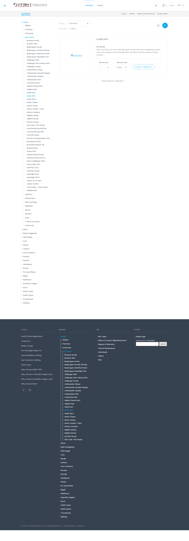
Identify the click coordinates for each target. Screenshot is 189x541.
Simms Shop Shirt (33, 164)
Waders (28, 25)
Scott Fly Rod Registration (31, 336)
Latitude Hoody (33, 135)
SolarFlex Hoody (33, 171)
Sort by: (62, 23)
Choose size (103, 62)
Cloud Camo (26, 365)
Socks (27, 218)
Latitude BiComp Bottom (37, 128)
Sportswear (29, 37)
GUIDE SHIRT (162, 14)
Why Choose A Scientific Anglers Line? (37, 374)
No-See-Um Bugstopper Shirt (38, 138)
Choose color (122, 62)
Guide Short (31, 99)
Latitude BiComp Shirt (35, 132)
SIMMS (25, 14)
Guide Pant (31, 93)
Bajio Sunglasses (30, 233)
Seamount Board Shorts (36, 158)
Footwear (29, 29)
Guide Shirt (102, 39)
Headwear (29, 206)
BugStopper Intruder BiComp (38, 50)
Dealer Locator (27, 346)
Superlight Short (33, 177)
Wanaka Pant (32, 190)
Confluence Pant (33, 83)
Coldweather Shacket (35, 76)
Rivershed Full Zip (34, 141)
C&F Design (27, 237)
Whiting (26, 303)
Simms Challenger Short (36, 161)
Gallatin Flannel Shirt (35, 86)
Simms (25, 22)
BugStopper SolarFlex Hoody (38, 53)
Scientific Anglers (30, 283)
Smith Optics (28, 295)
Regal (25, 276)
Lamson (26, 249)
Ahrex (25, 229)
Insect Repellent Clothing (31, 355)
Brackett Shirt (32, 44)
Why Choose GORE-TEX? (31, 369)
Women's (28, 214)
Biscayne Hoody (33, 40)
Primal (25, 268)
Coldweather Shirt (34, 80)
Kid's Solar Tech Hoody (36, 125)
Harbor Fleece (32, 102)
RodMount (27, 280)
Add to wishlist (144, 67)
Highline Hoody (32, 119)
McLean (26, 256)
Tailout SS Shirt (33, 184)
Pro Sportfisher (29, 272)
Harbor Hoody (32, 106)
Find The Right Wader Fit (31, 350)
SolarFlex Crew (33, 167)
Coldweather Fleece (35, 70)
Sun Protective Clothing (30, 360)
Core (25, 241)
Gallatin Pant (32, 89)
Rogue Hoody (32, 148)
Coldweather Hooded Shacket (38, 73)
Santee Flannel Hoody (35, 155)
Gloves (27, 210)
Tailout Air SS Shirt (34, 181)
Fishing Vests (30, 198)
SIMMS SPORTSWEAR (146, 14)
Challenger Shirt (33, 60)
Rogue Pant (31, 151)
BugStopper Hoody (34, 47)
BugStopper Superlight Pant (38, 57)
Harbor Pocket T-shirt (35, 109)
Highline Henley (33, 115)
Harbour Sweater (33, 112)
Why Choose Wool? (29, 384)
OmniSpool (27, 264)
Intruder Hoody (33, 122)
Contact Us (25, 341)
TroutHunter (28, 299)
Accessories (29, 225)
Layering (28, 194)
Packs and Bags (31, 202)
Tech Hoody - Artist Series (37, 187)
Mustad (26, 260)
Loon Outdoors (29, 252)
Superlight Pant (33, 174)
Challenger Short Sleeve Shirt (38, 63)
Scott (25, 287)
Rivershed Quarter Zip (35, 145)
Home (124, 14)
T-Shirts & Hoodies (32, 222)
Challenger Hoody (34, 66)
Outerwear (29, 33)
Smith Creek (28, 291)
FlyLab (25, 245)
